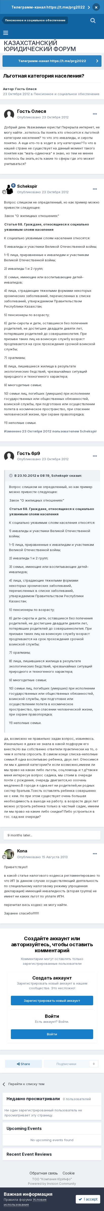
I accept (89, 1199)
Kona (22, 850)
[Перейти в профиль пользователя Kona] (9, 854)
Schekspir (27, 186)
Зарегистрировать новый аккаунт (52, 1001)
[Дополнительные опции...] (95, 114)
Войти (52, 1034)
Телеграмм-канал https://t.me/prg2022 (48, 7)
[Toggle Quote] (11, 475)
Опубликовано (43, 117)
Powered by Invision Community (52, 1183)
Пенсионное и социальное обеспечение (66, 94)
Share (25, 1064)
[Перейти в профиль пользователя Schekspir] (9, 189)
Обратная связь (44, 1173)
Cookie (69, 1173)
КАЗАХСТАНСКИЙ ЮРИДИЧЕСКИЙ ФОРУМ (40, 46)
